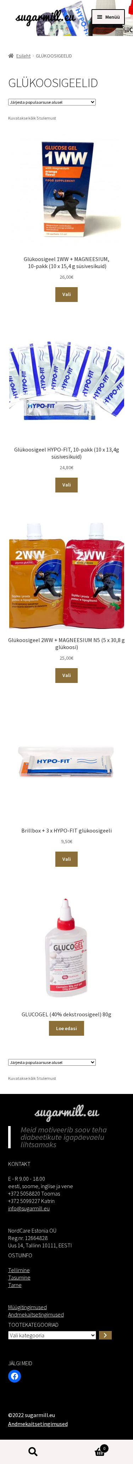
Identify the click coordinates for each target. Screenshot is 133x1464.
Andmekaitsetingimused (36, 1314)
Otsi (33, 1452)
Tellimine (19, 1270)
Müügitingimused (27, 1307)
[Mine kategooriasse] (105, 1335)
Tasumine (19, 1277)
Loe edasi (66, 1028)
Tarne (15, 1284)
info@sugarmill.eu (29, 1208)
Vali (66, 294)
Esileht (23, 56)
